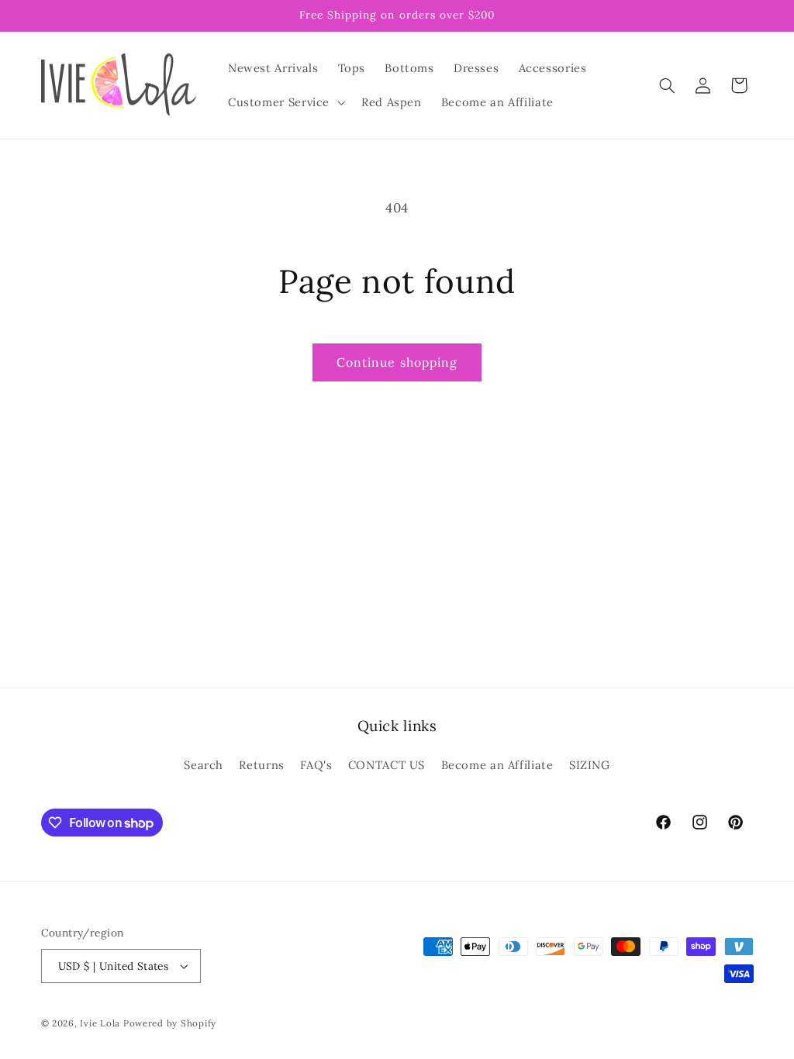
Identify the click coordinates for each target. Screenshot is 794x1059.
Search (203, 764)
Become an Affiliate (497, 764)
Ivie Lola (100, 1023)
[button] (284, 102)
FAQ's (316, 764)
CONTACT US (386, 764)
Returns (261, 764)
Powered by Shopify (169, 1023)
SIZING (589, 764)
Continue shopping (397, 362)
